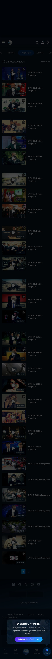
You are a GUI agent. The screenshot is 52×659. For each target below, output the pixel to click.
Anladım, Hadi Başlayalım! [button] (28, 639)
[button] (47, 622)
